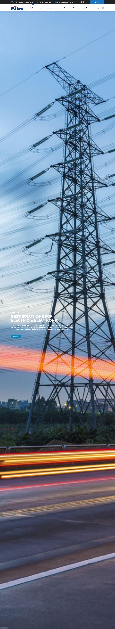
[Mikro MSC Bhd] (18, 7)
